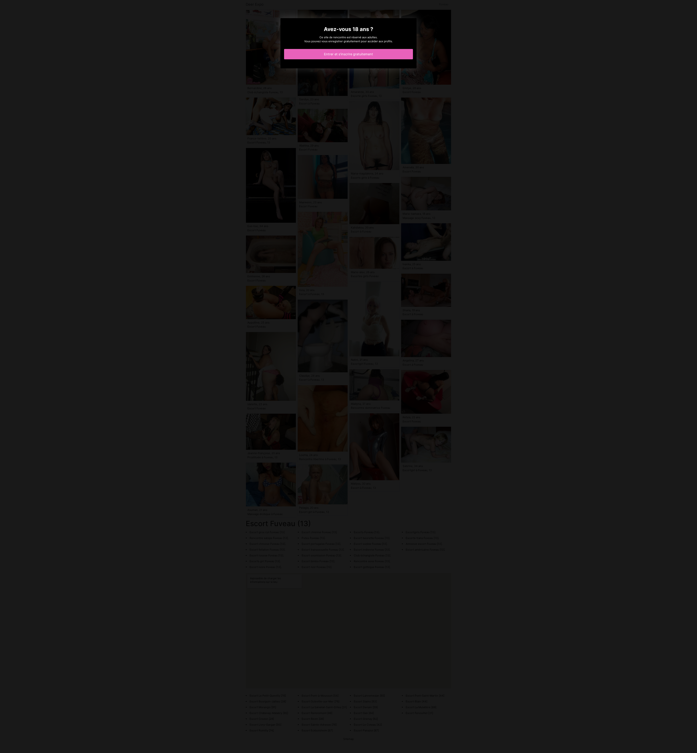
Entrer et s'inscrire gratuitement (348, 54)
